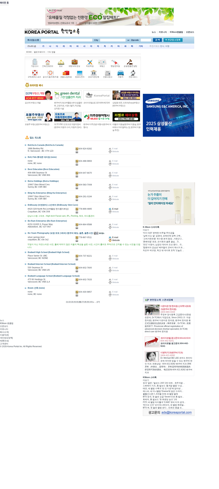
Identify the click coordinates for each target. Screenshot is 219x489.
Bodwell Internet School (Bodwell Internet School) (51, 264)
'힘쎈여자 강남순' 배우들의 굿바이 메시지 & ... (163, 247)
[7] (83, 302)
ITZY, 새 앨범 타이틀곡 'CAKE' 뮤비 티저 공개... (164, 402)
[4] (75, 302)
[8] (85, 302)
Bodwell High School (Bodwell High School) (48, 252)
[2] (70, 302)
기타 (141, 46)
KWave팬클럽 (176, 32)
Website (116, 240)
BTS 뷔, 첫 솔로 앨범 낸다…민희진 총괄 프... (163, 407)
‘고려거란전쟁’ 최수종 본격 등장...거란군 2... (163, 239)
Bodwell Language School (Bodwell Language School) (54, 276)
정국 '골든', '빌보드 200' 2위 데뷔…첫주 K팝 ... (164, 383)
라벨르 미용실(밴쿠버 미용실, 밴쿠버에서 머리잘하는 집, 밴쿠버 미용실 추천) (126, 127)
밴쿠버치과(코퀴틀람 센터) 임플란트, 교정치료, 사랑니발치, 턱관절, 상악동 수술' (68, 106)
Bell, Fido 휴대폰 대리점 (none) (42, 157)
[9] (88, 302)
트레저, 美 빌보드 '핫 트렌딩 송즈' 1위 (160, 399)
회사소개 (4, 332)
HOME (29, 52)
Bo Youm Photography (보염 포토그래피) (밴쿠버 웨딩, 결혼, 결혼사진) (60, 233)
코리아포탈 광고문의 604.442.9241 (175, 338)
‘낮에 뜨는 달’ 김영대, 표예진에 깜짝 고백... (162, 236)
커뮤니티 (163, 32)
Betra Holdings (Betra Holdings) (43, 181)
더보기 (146, 230)
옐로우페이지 (39, 52)
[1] (67, 302)
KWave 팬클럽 (6, 323)
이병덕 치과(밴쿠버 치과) (171, 352)
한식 (162, 46)
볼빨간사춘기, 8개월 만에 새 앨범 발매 (160, 394)
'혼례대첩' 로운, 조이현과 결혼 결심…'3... (161, 241)
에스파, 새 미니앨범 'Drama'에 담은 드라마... (163, 391)
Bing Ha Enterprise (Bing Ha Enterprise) (47, 193)
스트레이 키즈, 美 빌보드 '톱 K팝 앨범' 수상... (163, 386)
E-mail (115, 209)
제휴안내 (4, 341)
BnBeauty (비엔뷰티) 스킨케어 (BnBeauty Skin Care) (53, 205)
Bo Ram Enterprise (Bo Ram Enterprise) (47, 221)
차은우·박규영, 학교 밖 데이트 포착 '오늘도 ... (163, 250)
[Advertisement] (168, 71)
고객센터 (4, 344)
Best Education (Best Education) (43, 169)
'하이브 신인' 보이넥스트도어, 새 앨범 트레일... (164, 405)
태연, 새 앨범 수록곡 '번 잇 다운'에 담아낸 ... (163, 388)
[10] (91, 302)
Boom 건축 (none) (36, 288)
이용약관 (4, 335)
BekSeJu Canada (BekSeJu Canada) (45, 145)
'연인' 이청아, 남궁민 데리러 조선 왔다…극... (163, 244)
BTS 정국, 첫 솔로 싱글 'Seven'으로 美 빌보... (163, 397)
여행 (167, 46)
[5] (77, 302)
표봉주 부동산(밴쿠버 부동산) (37, 124)
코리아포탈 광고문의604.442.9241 (96, 103)
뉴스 (154, 32)
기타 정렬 (51, 52)
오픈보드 (190, 32)
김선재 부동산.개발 (33, 103)
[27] (98, 302)
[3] (72, 302)
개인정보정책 (6, 338)
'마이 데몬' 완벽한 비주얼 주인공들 (158, 233)
